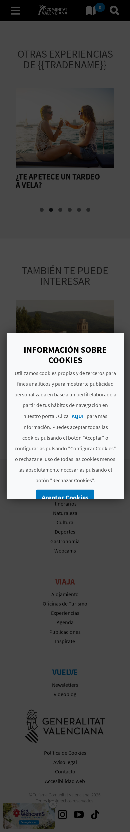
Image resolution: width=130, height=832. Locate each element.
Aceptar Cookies (65, 497)
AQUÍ (77, 416)
